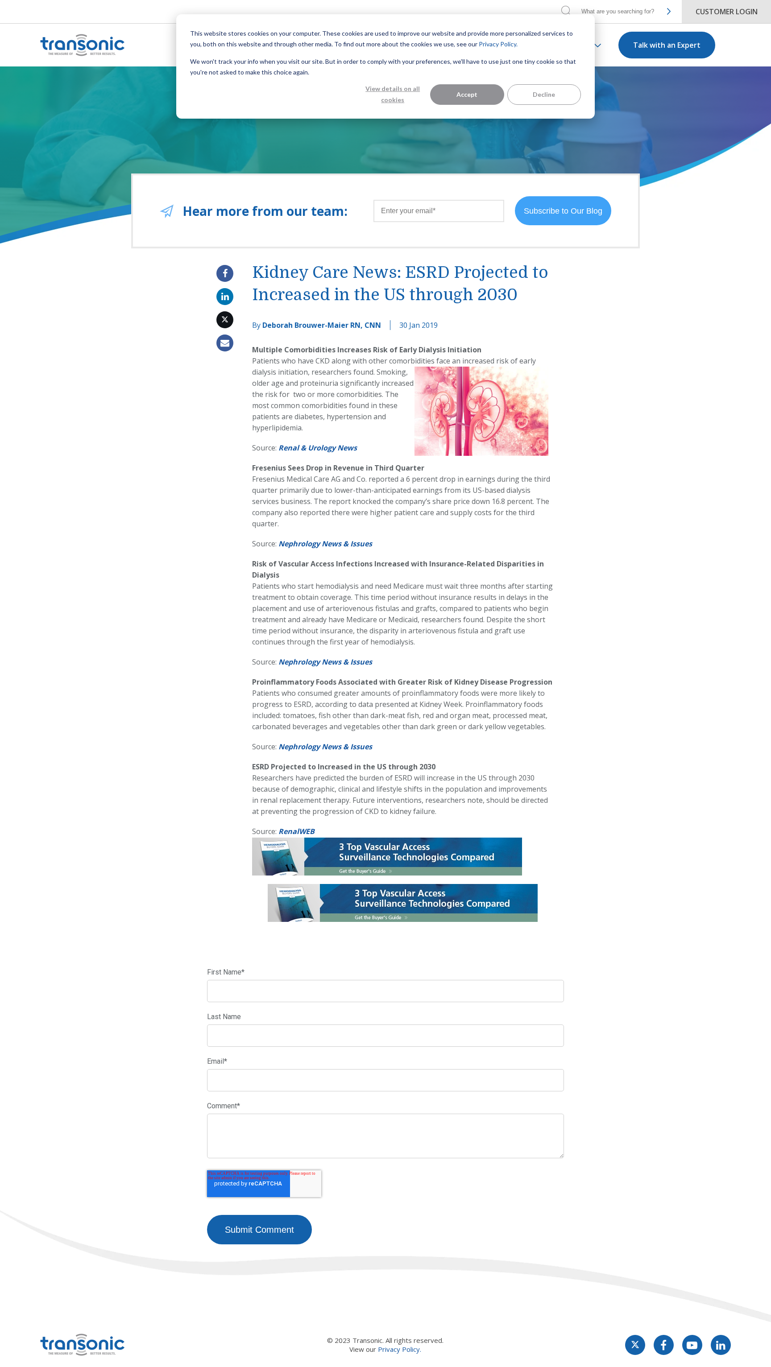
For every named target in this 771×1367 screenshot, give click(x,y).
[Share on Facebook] (224, 273)
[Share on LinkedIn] (224, 296)
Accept (466, 94)
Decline (544, 94)
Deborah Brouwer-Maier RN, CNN (321, 325)
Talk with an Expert (667, 45)
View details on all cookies (392, 94)
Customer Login (727, 12)
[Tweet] (224, 319)
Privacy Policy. (498, 44)
